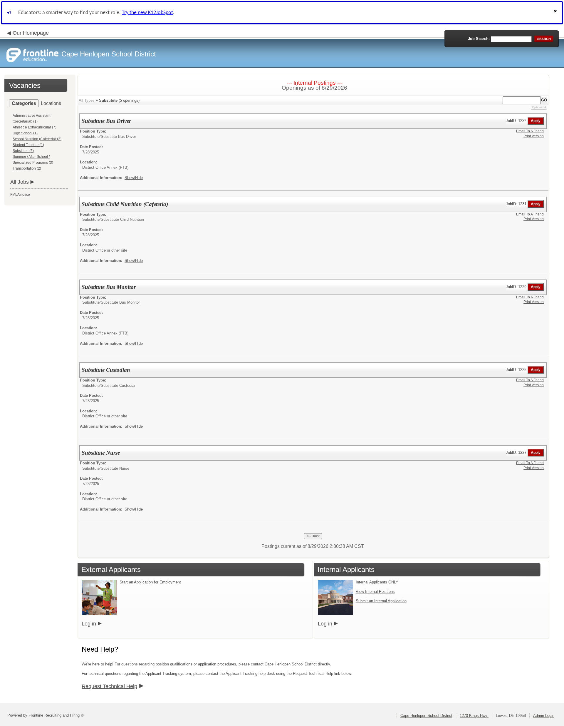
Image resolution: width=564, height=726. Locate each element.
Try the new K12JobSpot (147, 13)
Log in (89, 623)
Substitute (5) (23, 151)
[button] (556, 12)
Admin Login (543, 715)
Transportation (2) (27, 168)
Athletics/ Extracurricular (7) (34, 127)
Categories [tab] (24, 103)
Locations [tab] (51, 103)
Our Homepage (31, 33)
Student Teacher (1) (28, 145)
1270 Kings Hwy (474, 715)
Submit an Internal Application (381, 601)
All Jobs (19, 182)
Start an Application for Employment (150, 582)
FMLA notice (20, 195)
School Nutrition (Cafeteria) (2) (37, 139)
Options (537, 107)
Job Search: (479, 38)
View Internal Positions (375, 591)
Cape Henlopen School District (426, 715)
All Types (87, 100)
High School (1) (25, 133)
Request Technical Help (109, 686)
